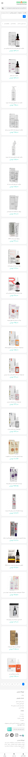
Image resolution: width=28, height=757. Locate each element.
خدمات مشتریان (20, 698)
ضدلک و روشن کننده (4, 13)
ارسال (9, 729)
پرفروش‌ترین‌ (6, 23)
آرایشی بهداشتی (13, 13)
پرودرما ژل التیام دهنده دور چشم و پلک (14, 483)
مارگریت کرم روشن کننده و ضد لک (14, 184)
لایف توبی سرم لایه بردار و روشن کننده (14, 619)
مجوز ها (22, 720)
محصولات (20, 13)
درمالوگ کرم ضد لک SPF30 (14, 239)
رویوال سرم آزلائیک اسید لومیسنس (14, 211)
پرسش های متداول (20, 701)
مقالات (22, 695)
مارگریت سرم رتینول (14, 75)
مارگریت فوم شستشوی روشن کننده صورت (14, 157)
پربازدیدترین (13, 23)
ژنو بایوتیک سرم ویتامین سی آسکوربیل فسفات (14, 347)
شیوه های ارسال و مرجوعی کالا (17, 706)
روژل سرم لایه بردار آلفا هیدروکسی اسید (14, 293)
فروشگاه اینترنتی (20, 692)
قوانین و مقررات (20, 718)
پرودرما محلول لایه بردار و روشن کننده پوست (14, 511)
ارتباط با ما (22, 716)
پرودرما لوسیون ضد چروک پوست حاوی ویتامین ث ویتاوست (14, 538)
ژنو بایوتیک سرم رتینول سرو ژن (14, 429)
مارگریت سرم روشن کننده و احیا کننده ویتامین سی (14, 48)
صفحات (22, 711)
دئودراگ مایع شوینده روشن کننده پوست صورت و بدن (14, 592)
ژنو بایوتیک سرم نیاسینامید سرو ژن (14, 402)
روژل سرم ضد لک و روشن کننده (14, 266)
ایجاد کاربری (21, 708)
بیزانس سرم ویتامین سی (14, 674)
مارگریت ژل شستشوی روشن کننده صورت (14, 103)
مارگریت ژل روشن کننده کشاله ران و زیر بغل (14, 130)
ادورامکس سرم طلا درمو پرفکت (14, 647)
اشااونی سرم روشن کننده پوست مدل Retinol (14, 565)
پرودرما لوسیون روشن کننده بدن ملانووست (14, 456)
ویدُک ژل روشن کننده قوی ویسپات (14, 320)
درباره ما (22, 714)
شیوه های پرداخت (20, 703)
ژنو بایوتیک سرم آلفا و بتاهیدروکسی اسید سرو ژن (14, 375)
